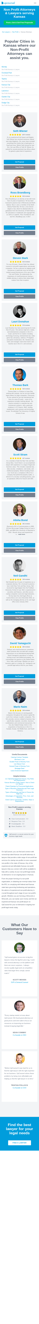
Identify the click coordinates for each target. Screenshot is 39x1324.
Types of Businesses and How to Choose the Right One (19, 793)
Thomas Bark (20, 385)
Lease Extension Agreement (19, 770)
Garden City (6, 97)
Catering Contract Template (19, 757)
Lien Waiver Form (19, 764)
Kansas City (6, 85)
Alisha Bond (20, 520)
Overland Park (7, 73)
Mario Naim (20, 706)
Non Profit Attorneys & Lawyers (11, 69)
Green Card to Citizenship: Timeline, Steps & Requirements (19, 800)
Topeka (4, 79)
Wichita (4, 67)
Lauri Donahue (20, 321)
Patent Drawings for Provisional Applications (19, 786)
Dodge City (6, 103)
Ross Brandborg (20, 192)
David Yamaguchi (20, 643)
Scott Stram (20, 454)
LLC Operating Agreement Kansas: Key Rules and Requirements (19, 779)
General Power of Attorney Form (19, 766)
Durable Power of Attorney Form (20, 762)
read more (21, 534)
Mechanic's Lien (20, 759)
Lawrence (5, 91)
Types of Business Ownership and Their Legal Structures (19, 789)
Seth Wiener (20, 131)
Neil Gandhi (20, 575)
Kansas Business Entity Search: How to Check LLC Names (19, 783)
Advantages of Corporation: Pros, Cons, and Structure (19, 796)
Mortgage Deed (19, 768)
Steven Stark (20, 258)
